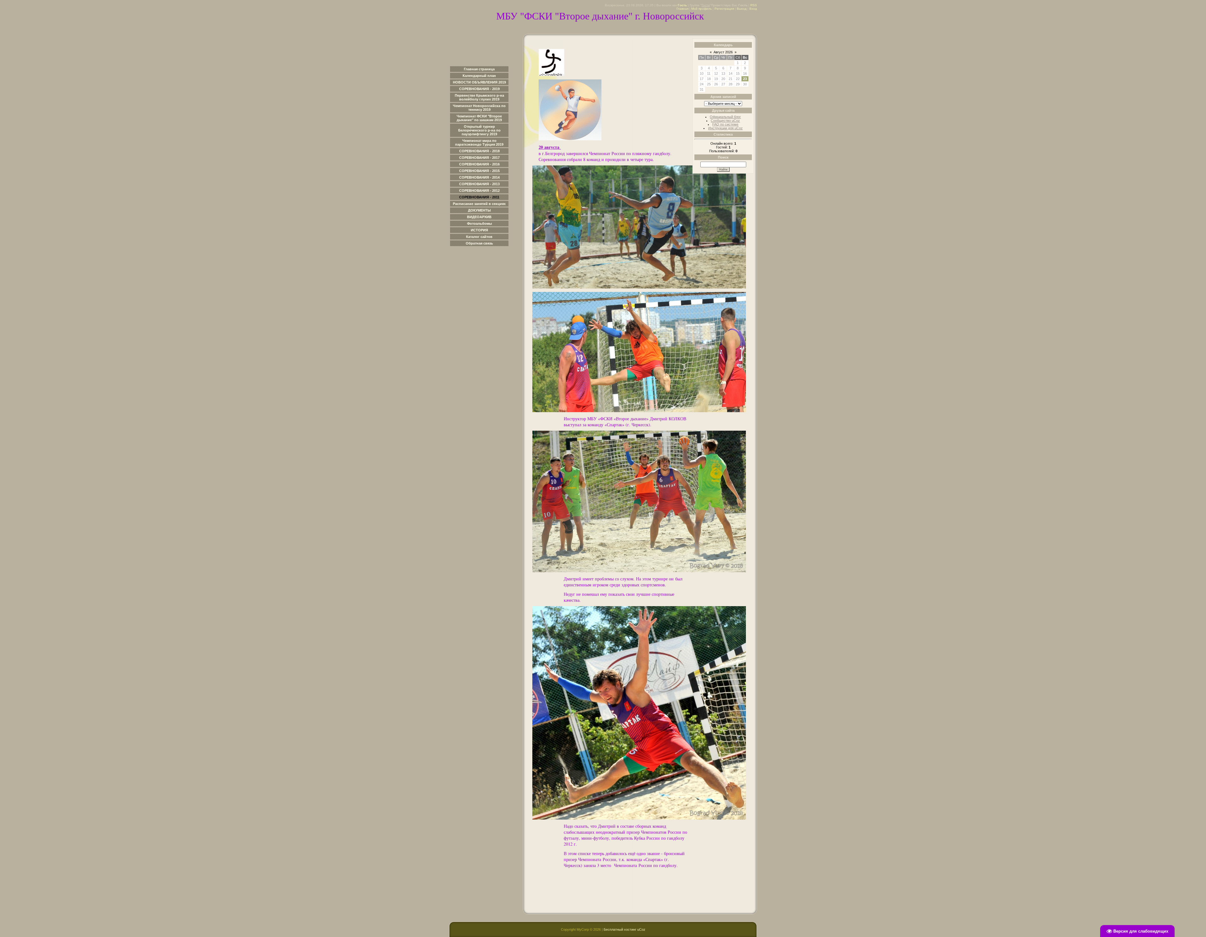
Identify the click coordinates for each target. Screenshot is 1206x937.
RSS (753, 5)
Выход (742, 8)
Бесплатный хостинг (620, 929)
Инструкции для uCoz (725, 128)
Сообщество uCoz (725, 120)
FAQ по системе (725, 124)
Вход (753, 8)
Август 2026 (723, 52)
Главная (682, 8)
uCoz (641, 929)
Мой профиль (701, 8)
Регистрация (724, 8)
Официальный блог (725, 117)
